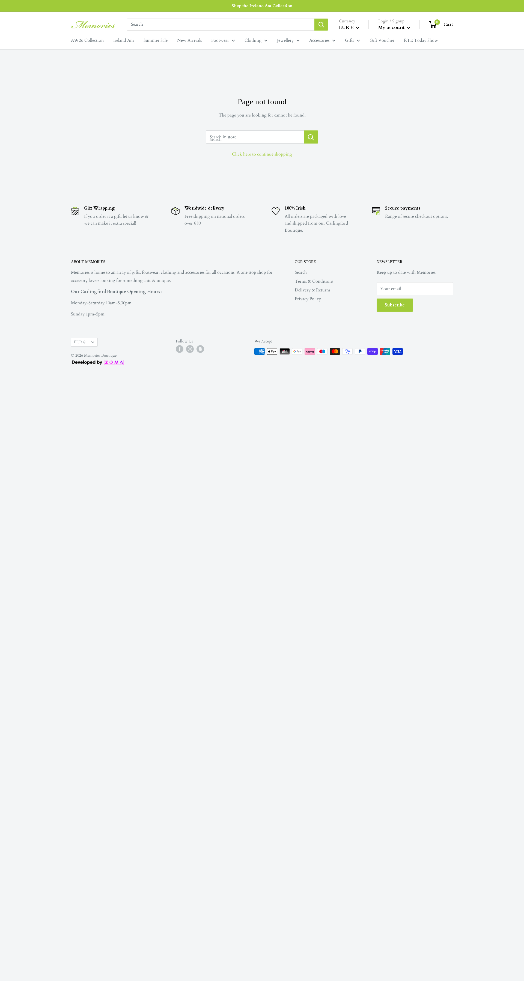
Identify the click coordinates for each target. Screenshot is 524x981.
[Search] (321, 25)
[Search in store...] (311, 137)
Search (301, 272)
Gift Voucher (382, 40)
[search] (220, 25)
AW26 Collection (87, 40)
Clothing (253, 40)
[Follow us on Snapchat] (200, 349)
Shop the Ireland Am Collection (262, 5)
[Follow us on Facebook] (179, 349)
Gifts (349, 40)
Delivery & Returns (312, 290)
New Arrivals (189, 40)
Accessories (319, 40)
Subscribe (395, 305)
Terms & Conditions (314, 281)
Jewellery (285, 40)
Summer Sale (156, 40)
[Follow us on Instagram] (190, 349)
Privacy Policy (308, 299)
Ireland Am (123, 40)
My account (392, 27)
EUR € (79, 342)
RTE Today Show (421, 40)
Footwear (220, 40)
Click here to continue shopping (262, 154)
